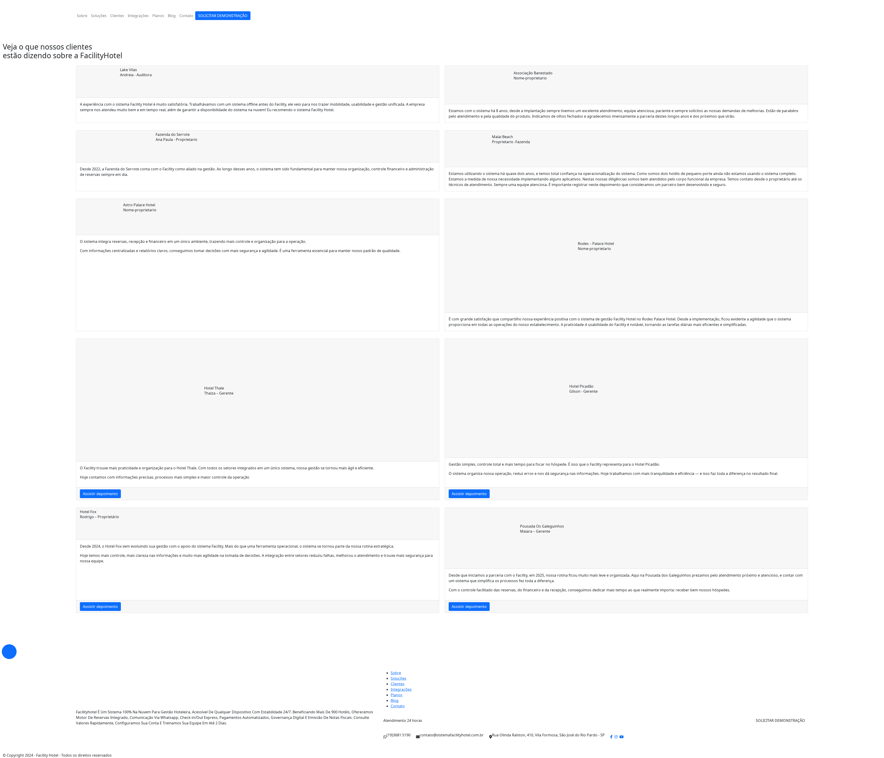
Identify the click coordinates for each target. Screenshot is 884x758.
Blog (172, 15)
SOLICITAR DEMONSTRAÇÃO (222, 15)
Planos (158, 15)
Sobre (82, 15)
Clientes (117, 15)
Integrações (138, 15)
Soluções (99, 15)
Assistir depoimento (100, 493)
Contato (186, 15)
